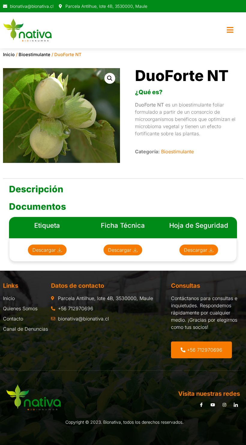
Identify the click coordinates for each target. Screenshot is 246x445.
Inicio (9, 54)
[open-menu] (230, 30)
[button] (109, 78)
